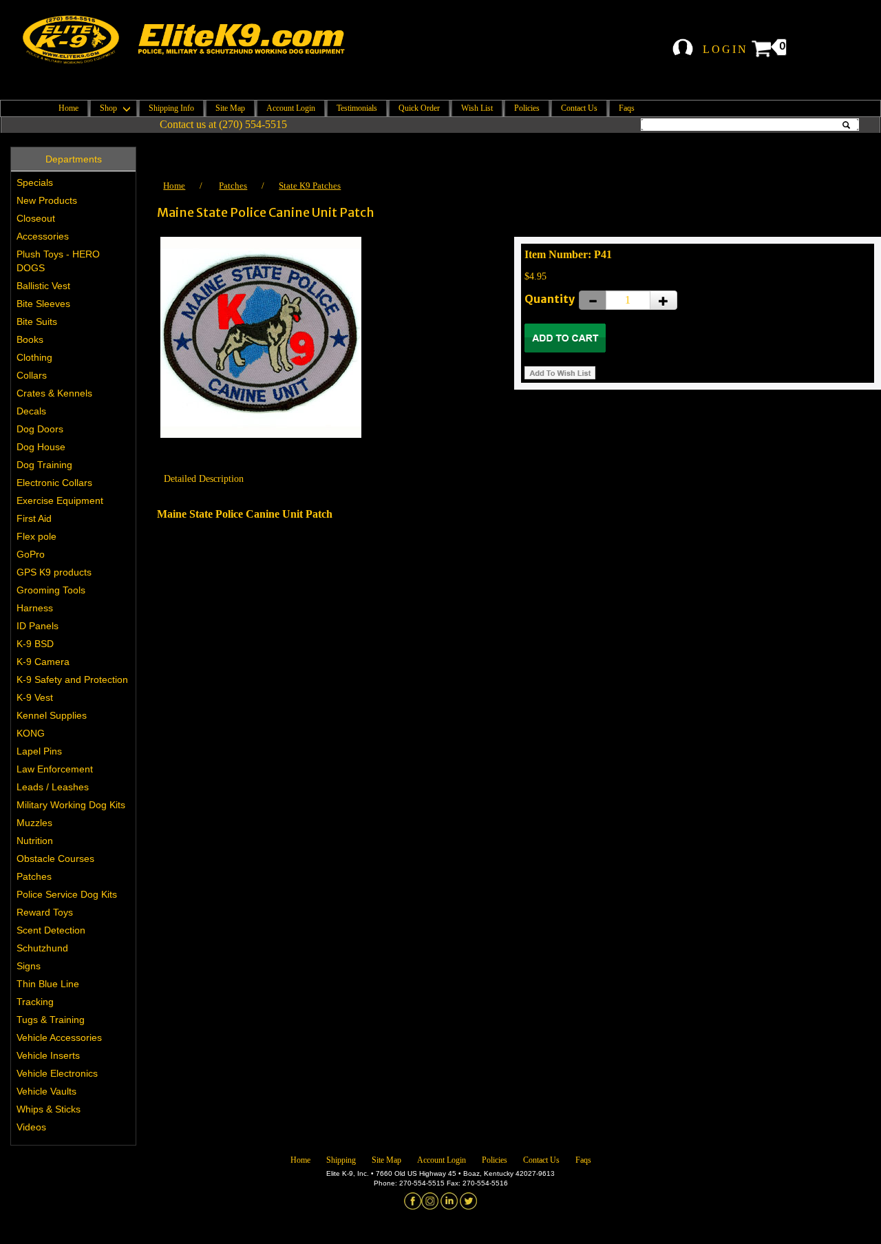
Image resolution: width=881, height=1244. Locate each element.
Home (68, 108)
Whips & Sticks (49, 1109)
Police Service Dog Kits (67, 894)
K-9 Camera (43, 661)
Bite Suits (37, 321)
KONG (31, 733)
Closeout (36, 218)
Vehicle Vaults (46, 1091)
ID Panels (38, 625)
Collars (32, 375)
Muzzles (34, 822)
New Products (47, 200)
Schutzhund (42, 947)
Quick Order (419, 108)
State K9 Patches (310, 185)
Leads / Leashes (53, 786)
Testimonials (357, 108)
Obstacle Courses (55, 858)
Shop (109, 108)
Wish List (477, 108)
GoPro (31, 554)
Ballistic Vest (43, 285)
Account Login (290, 108)
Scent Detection (51, 930)
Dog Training (44, 464)
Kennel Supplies (52, 715)
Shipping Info (171, 108)
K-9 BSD (35, 643)
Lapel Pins (39, 751)
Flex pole (36, 536)
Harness (35, 607)
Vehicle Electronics (57, 1073)
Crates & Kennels (54, 393)
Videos (31, 1126)
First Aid (34, 518)
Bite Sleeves (43, 303)
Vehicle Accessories (59, 1037)
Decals (31, 411)
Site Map (230, 108)
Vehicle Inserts (48, 1055)
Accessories (43, 236)
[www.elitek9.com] (195, 40)
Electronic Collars (54, 482)
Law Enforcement (55, 768)
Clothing (34, 357)
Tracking (35, 1001)
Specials (35, 182)
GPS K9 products (54, 572)
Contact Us (579, 108)
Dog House (41, 446)
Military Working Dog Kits (71, 804)
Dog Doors (40, 428)
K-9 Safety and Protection (72, 679)
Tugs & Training (51, 1019)
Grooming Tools (51, 589)
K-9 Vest (35, 697)
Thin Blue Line (48, 983)
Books (30, 339)
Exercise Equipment (60, 500)
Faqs (627, 108)
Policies (527, 108)
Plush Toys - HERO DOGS (58, 261)
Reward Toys (45, 912)
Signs (29, 965)
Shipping (341, 1160)
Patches (34, 876)
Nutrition (35, 840)
